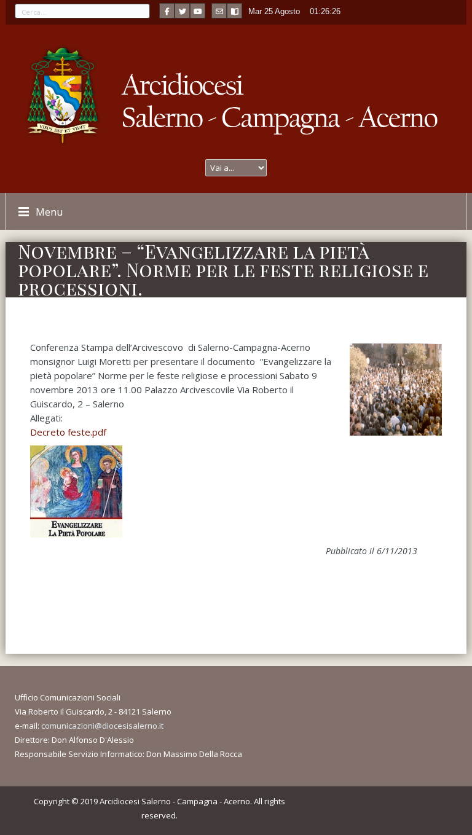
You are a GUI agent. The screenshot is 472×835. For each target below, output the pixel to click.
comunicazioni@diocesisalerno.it (102, 725)
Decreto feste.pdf (68, 432)
